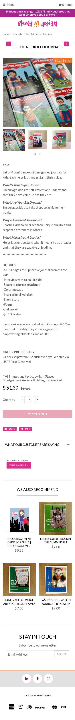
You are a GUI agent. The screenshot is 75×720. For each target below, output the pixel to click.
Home (6, 34)
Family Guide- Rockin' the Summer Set (55, 540)
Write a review (18, 465)
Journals (17, 34)
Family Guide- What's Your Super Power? (56, 601)
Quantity (9, 400)
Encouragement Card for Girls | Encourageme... (19, 542)
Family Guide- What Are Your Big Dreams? (19, 601)
